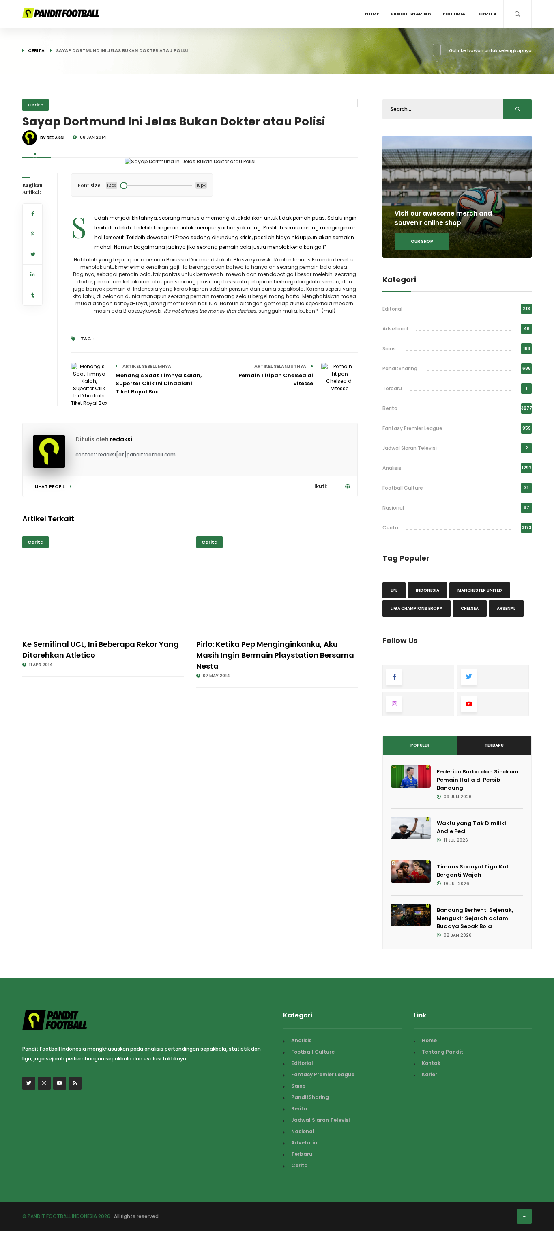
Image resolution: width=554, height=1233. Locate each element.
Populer (419, 745)
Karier (429, 1074)
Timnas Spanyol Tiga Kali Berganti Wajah (473, 871)
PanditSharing (399, 368)
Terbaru (392, 388)
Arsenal (506, 608)
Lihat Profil (50, 486)
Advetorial (395, 328)
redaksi (121, 439)
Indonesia (427, 590)
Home (372, 14)
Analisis (392, 467)
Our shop (422, 241)
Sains (389, 348)
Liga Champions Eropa (416, 608)
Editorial (455, 14)
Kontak (431, 1063)
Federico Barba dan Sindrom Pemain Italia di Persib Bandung (478, 780)
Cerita (487, 14)
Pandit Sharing (411, 14)
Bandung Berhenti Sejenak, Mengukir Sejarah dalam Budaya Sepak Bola (475, 918)
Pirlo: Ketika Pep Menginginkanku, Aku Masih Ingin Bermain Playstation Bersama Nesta (275, 655)
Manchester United (479, 590)
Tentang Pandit (442, 1051)
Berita (389, 408)
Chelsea (470, 608)
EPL (394, 590)
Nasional (393, 507)
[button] (35, 154)
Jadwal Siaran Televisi (409, 448)
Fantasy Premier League (412, 428)
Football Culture (402, 487)
